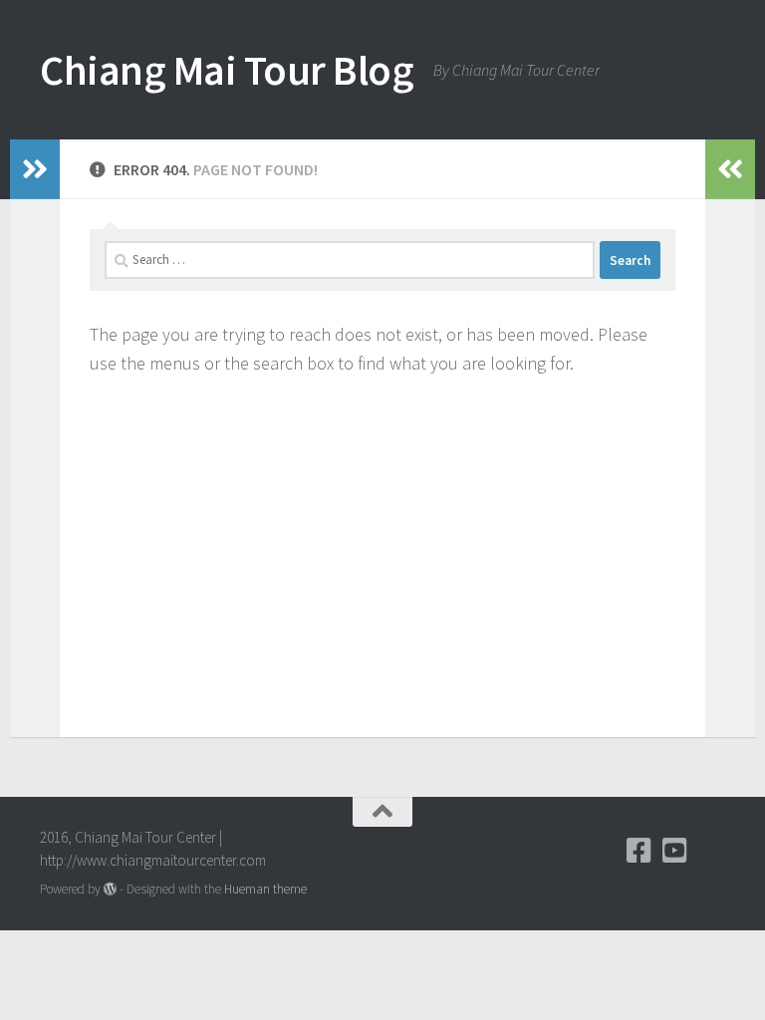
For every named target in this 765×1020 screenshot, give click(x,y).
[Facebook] (639, 851)
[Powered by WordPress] (110, 889)
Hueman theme (265, 889)
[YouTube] (675, 851)
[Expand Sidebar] (35, 169)
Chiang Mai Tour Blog (226, 70)
